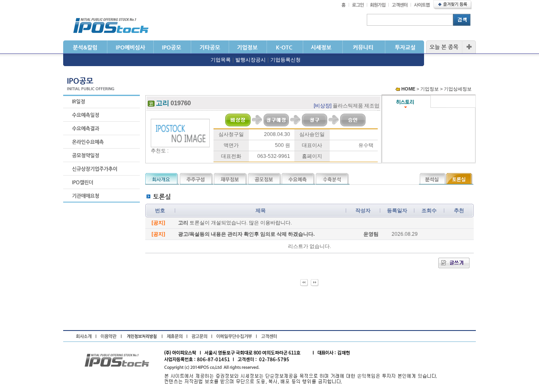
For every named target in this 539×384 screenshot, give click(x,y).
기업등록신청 (285, 60)
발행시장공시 (250, 60)
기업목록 (221, 60)
